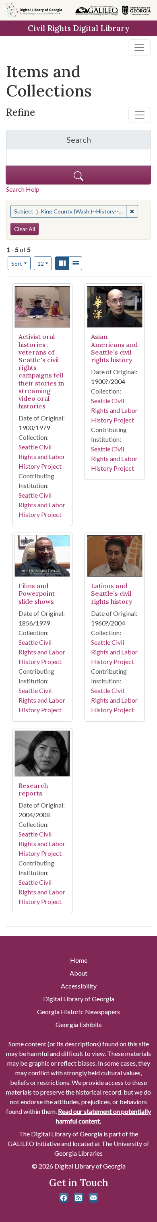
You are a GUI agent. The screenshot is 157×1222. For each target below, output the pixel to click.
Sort (16, 263)
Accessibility (79, 986)
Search (108, 142)
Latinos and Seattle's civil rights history (111, 593)
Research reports (33, 789)
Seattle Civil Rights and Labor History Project (42, 456)
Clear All (24, 229)
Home (78, 960)
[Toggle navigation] (139, 47)
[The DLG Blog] (78, 1198)
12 (44, 263)
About (78, 973)
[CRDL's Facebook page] (63, 1198)
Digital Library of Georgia (78, 999)
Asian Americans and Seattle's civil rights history (114, 348)
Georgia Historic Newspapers (78, 1011)
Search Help (22, 189)
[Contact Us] (93, 1198)
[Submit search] (78, 175)
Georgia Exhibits (79, 1024)
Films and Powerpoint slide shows (37, 593)
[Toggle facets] (139, 115)
